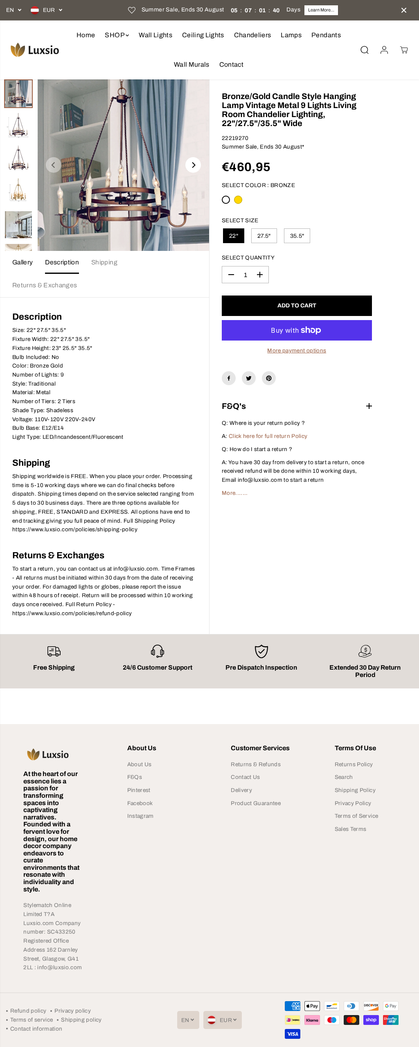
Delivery (241, 790)
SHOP (115, 35)
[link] (53, 754)
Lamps (291, 35)
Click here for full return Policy (268, 436)
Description (62, 262)
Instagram (140, 816)
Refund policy (28, 1011)
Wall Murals (192, 64)
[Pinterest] (269, 378)
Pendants (326, 35)
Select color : (258, 185)
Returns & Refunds (256, 764)
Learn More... (321, 9)
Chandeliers (252, 35)
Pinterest (139, 790)
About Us (139, 764)
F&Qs (134, 777)
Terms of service (31, 1020)
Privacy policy (72, 1011)
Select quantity (248, 258)
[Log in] (384, 50)
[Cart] (404, 50)
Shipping (104, 262)
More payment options (296, 350)
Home (86, 35)
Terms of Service (356, 816)
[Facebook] (229, 378)
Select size (240, 220)
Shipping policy (81, 1020)
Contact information (36, 1029)
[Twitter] (249, 378)
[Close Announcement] (404, 10)
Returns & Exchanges (44, 285)
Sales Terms (351, 829)
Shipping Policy (355, 790)
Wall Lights (155, 35)
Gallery (22, 262)
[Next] (193, 165)
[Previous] (53, 165)
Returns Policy (354, 764)
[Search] (365, 50)
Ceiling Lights (203, 35)
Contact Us (245, 777)
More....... (235, 493)
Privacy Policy (353, 803)
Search (344, 777)
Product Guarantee (256, 803)
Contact (231, 64)
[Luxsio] (34, 49)
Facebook (140, 803)
